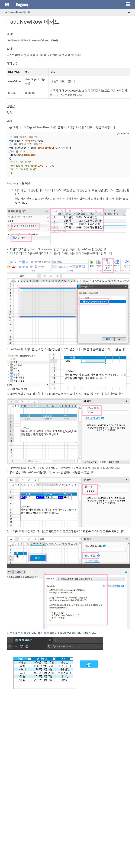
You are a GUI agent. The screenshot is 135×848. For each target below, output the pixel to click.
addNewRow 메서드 (17, 12)
